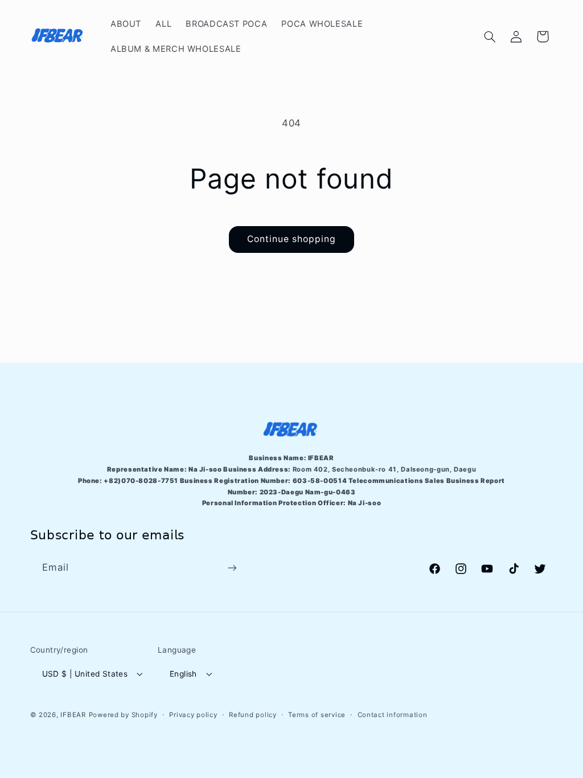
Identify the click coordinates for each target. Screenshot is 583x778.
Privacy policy (193, 715)
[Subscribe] (232, 568)
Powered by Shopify (123, 715)
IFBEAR (72, 715)
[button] (490, 36)
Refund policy (253, 715)
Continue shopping (291, 239)
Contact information (393, 715)
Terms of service (317, 715)
